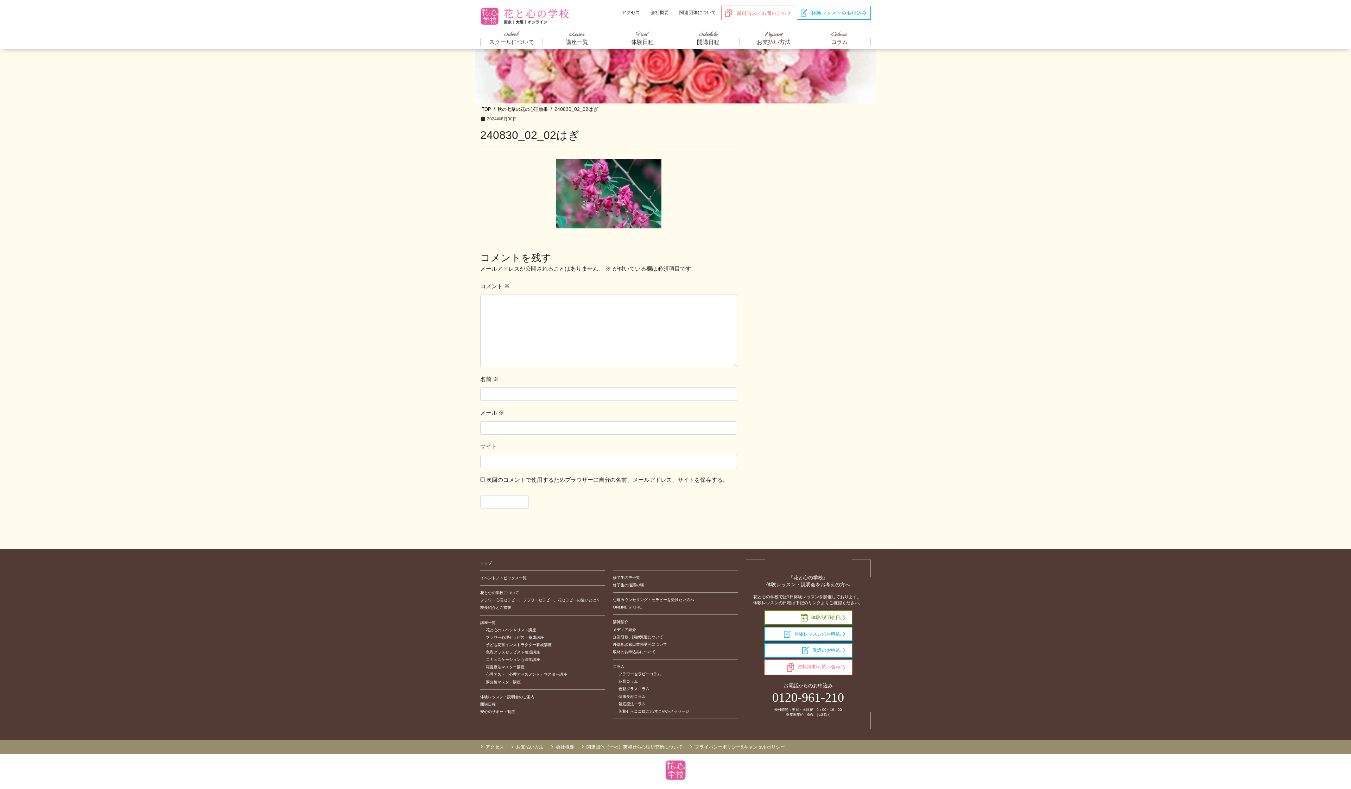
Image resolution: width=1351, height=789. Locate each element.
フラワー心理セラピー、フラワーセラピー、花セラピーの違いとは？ (540, 600)
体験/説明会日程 (828, 617)
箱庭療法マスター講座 (505, 667)
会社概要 (660, 12)
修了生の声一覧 (626, 577)
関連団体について (697, 12)
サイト (488, 446)
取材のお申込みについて (634, 652)
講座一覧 (488, 622)
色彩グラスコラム (634, 689)
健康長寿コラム (632, 696)
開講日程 (488, 704)
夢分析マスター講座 (503, 682)
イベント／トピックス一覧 (503, 578)
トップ (486, 563)
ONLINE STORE (627, 607)
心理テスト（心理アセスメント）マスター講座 (526, 674)
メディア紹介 (624, 629)
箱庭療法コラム (632, 704)
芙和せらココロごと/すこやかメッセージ (654, 711)
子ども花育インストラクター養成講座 (519, 645)
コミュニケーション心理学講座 (513, 659)
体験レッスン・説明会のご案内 (507, 697)
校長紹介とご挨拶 (495, 607)
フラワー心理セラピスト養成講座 (515, 637)
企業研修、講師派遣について (638, 637)
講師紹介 (620, 622)
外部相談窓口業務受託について (640, 644)
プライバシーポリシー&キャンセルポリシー (740, 747)
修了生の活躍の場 (628, 585)
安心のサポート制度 (497, 711)
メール (492, 413)
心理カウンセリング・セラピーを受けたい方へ (653, 600)
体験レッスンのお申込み (819, 634)
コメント (495, 286)
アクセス (631, 12)
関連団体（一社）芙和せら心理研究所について (634, 747)
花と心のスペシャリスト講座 (511, 630)
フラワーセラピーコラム (640, 674)
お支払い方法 (530, 747)
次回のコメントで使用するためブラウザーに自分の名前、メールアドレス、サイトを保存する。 (607, 480)
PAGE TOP (1315, 759)
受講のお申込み (829, 650)
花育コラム (628, 681)
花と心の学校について (499, 593)
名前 (489, 379)
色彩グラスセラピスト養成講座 (513, 652)
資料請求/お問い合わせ (821, 666)
